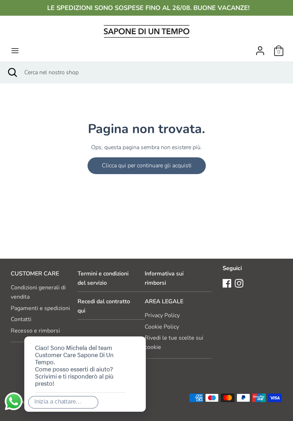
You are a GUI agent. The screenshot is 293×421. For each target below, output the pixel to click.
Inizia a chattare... (57, 401)
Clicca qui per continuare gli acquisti (147, 165)
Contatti (21, 319)
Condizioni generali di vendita (38, 292)
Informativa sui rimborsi (164, 278)
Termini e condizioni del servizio (103, 278)
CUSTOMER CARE (35, 274)
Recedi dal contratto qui (104, 306)
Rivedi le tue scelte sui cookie (174, 342)
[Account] (260, 48)
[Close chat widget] (117, 328)
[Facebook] (227, 283)
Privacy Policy (162, 315)
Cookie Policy (162, 327)
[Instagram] (239, 283)
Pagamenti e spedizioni (40, 308)
